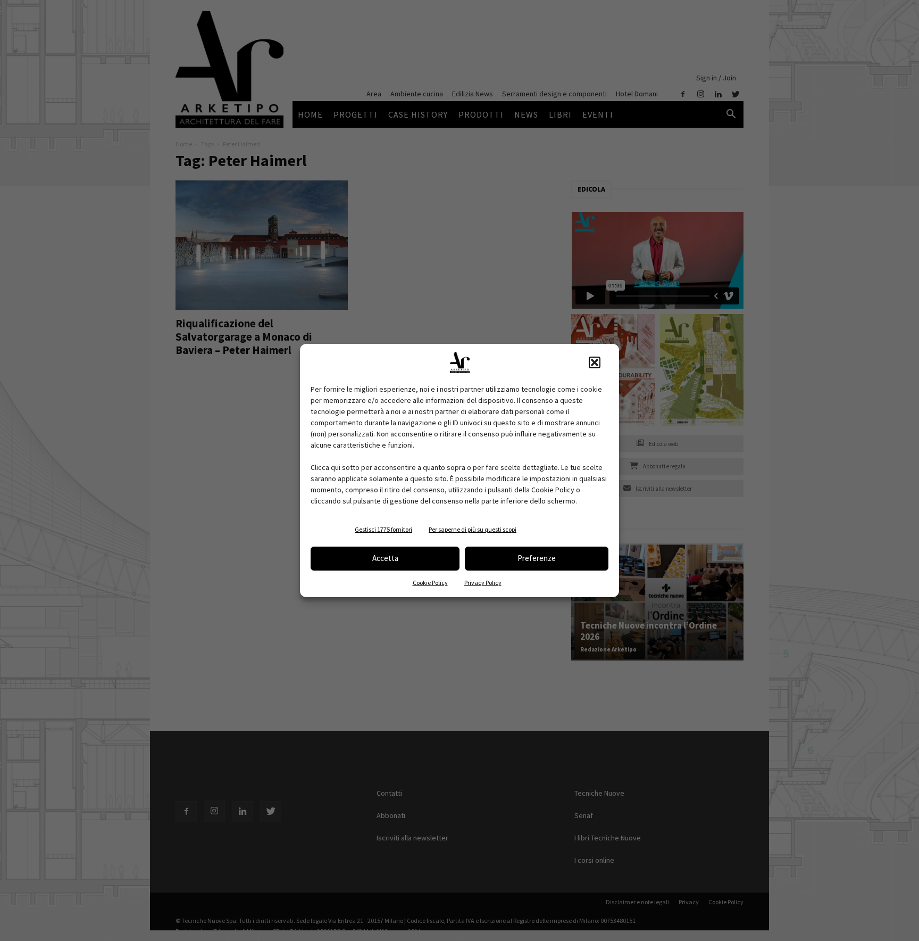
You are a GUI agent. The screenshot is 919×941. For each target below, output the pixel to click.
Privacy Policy (483, 583)
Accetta (385, 558)
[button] (594, 362)
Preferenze (536, 558)
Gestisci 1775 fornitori (383, 529)
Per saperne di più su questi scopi (472, 529)
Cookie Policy (430, 583)
